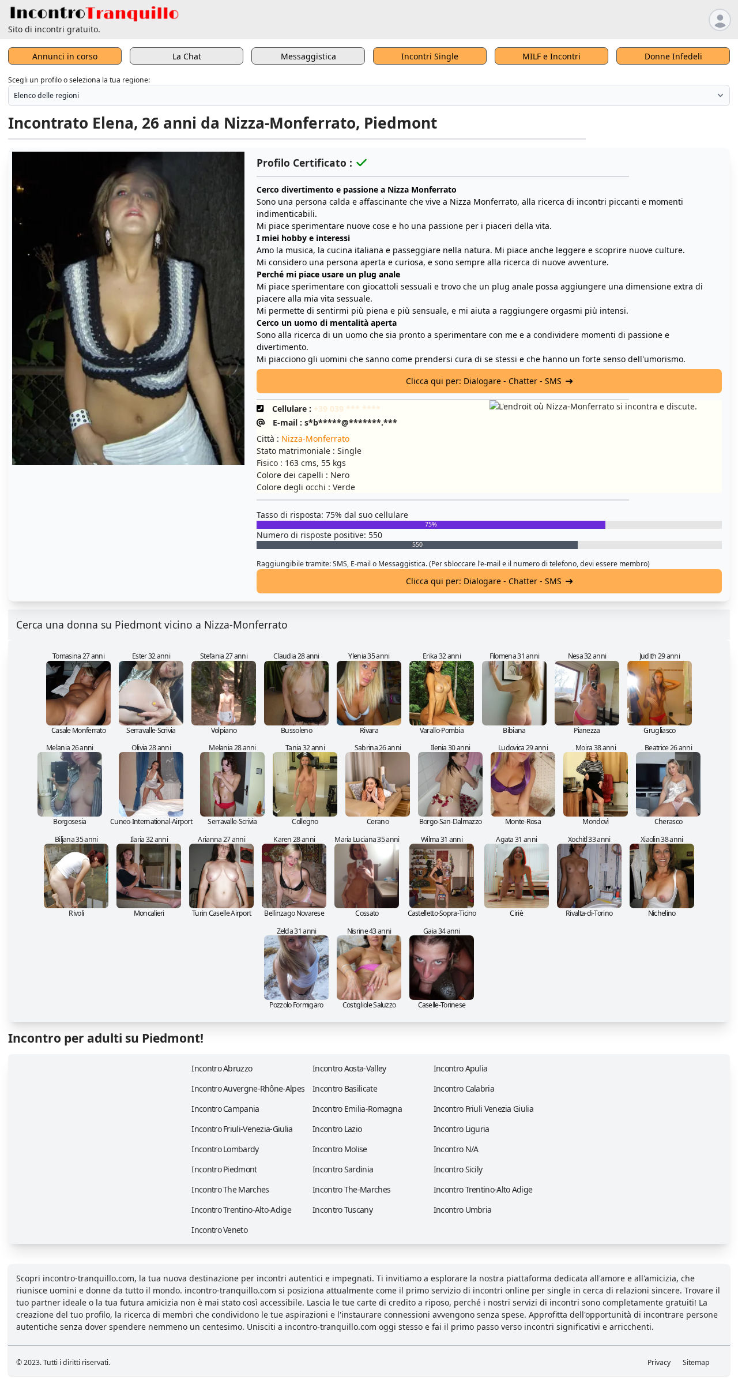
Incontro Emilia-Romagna (357, 1108)
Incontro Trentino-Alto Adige (483, 1189)
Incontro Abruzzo (221, 1068)
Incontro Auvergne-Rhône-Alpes (247, 1088)
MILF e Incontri (551, 56)
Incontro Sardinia (342, 1169)
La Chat (186, 56)
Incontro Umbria (463, 1209)
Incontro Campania (225, 1108)
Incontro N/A (456, 1149)
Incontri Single (429, 56)
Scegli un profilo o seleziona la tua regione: (79, 80)
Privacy (659, 1362)
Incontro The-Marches (351, 1189)
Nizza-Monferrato (315, 438)
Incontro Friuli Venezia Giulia (483, 1108)
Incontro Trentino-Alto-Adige (241, 1209)
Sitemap (696, 1362)
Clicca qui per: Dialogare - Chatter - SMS (484, 380)
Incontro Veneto (219, 1229)
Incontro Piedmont (224, 1169)
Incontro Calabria (464, 1088)
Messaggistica (308, 56)
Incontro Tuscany (342, 1209)
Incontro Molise (339, 1149)
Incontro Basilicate (344, 1088)
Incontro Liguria (462, 1128)
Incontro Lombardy (224, 1149)
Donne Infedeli (673, 56)
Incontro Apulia (461, 1068)
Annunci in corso (64, 56)
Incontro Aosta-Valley (349, 1068)
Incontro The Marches (230, 1189)
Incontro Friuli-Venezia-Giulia (241, 1128)
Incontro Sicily (458, 1169)
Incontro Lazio (337, 1128)
